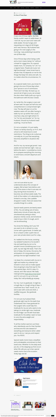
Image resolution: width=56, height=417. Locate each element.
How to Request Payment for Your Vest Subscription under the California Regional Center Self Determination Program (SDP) (27, 409)
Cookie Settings (48, 415)
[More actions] (41, 13)
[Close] (55, 415)
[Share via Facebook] (14, 395)
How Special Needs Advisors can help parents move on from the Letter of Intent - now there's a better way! (40, 409)
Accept (53, 415)
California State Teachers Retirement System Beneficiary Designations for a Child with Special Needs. (15, 409)
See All (45, 400)
